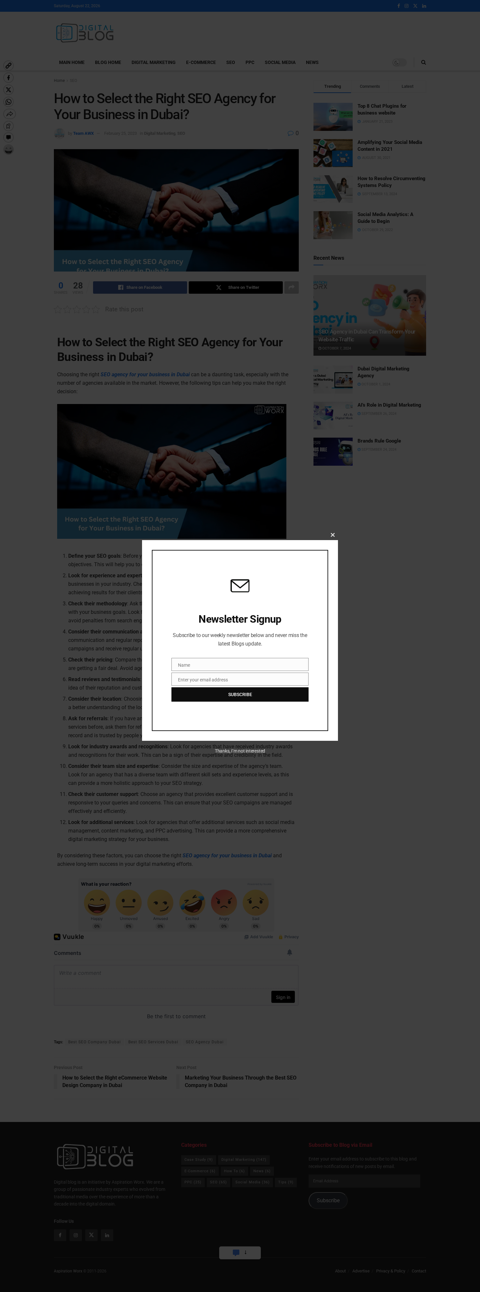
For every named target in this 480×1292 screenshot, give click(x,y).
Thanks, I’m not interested (240, 751)
